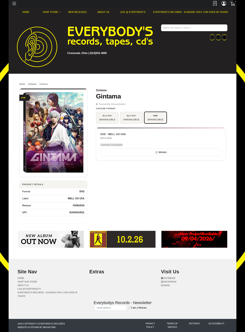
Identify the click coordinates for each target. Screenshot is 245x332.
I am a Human (139, 307)
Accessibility (216, 323)
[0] (233, 4)
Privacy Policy (150, 325)
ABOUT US (103, 12)
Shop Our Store (27, 282)
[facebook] (212, 37)
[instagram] (218, 37)
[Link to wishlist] (215, 4)
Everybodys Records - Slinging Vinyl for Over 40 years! (190, 12)
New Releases (77, 12)
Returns (194, 323)
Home (22, 84)
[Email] (224, 37)
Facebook (169, 278)
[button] (51, 12)
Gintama (32, 84)
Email (166, 285)
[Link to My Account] (224, 4)
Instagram (169, 282)
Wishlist (163, 152)
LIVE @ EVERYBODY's (133, 12)
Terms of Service (172, 325)
